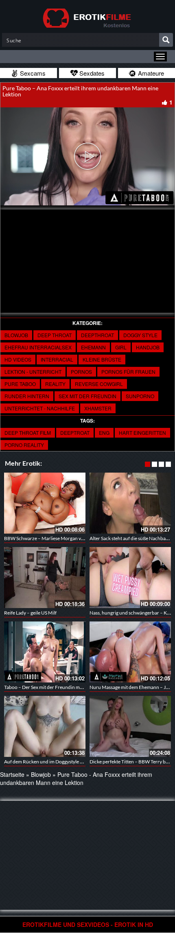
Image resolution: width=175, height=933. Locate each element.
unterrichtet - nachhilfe (39, 408)
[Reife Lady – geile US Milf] (44, 577)
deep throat (54, 334)
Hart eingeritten (142, 432)
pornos (81, 371)
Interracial (57, 359)
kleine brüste (102, 359)
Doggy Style (140, 334)
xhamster (98, 408)
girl (121, 347)
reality (55, 383)
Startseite (12, 774)
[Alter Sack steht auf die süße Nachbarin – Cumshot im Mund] (130, 503)
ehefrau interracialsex (38, 347)
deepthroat (97, 334)
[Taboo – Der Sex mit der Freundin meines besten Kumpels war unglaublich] (44, 651)
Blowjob (16, 334)
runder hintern (26, 395)
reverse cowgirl (99, 383)
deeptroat (75, 432)
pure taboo (20, 383)
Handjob (148, 347)
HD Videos (17, 359)
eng (104, 432)
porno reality (24, 444)
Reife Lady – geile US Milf (30, 613)
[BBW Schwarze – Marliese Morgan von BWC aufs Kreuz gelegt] (44, 503)
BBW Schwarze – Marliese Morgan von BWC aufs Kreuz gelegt (70, 538)
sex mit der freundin (87, 395)
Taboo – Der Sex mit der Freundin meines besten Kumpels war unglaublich (82, 687)
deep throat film (27, 432)
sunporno (140, 395)
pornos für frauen (128, 371)
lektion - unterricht (32, 371)
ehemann (93, 347)
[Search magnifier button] (166, 40)
